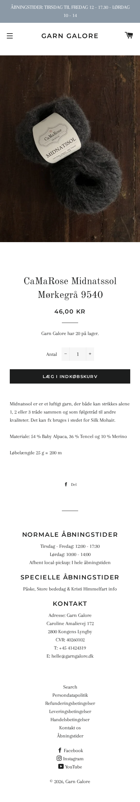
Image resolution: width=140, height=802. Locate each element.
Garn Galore (70, 36)
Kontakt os (70, 728)
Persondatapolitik (70, 695)
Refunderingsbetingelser (70, 703)
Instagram (73, 759)
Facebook (73, 750)
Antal (51, 354)
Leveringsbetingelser (70, 711)
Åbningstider (70, 736)
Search (70, 687)
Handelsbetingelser (70, 719)
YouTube (73, 767)
